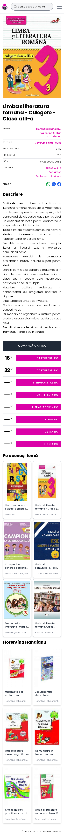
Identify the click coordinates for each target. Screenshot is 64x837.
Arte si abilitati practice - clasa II (16, 811)
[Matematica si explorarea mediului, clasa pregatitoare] (17, 669)
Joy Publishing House (48, 142)
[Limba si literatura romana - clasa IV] (47, 787)
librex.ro (51, 431)
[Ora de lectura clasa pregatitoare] (17, 728)
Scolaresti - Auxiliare (48, 176)
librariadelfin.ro (45, 407)
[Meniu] (59, 6)
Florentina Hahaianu (48, 129)
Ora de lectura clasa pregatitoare (17, 752)
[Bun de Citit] (4, 6)
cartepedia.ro (47, 395)
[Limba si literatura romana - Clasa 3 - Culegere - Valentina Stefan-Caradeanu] (47, 483)
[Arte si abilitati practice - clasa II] (17, 787)
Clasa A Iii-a (53, 168)
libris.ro (51, 419)
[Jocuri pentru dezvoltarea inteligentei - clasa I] (47, 669)
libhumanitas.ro (45, 382)
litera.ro (51, 444)
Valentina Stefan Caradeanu (50, 134)
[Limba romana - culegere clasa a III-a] (17, 483)
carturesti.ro (47, 358)
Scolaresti (55, 172)
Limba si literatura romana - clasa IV (46, 811)
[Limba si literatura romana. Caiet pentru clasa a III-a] (47, 601)
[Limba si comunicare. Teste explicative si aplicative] (47, 542)
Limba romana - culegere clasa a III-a (15, 509)
